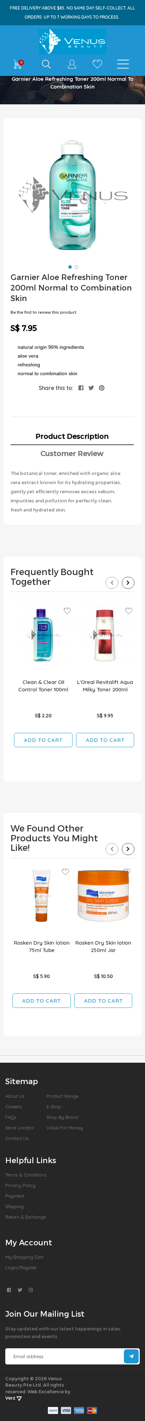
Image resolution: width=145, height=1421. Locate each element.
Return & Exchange (25, 1217)
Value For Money (64, 1127)
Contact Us (17, 1138)
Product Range (62, 1096)
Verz (11, 1398)
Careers (13, 1106)
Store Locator (19, 1127)
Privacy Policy (20, 1185)
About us (14, 1096)
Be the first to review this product (43, 312)
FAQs (10, 1117)
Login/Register (21, 1267)
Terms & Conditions (25, 1175)
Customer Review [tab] (71, 453)
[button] (69, 266)
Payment (14, 1196)
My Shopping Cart (24, 1257)
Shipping (14, 1206)
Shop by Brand (62, 1117)
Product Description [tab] (72, 436)
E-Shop (53, 1106)
